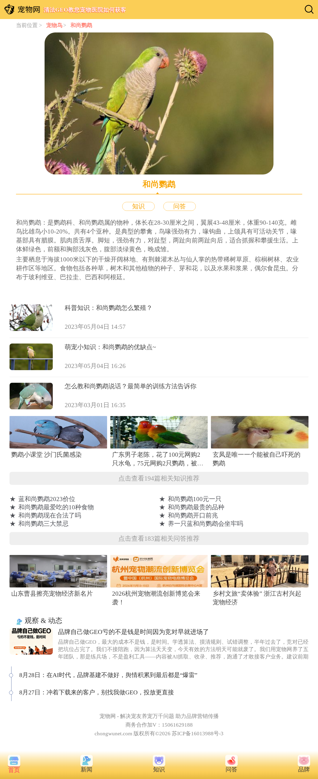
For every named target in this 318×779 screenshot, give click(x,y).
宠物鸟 (54, 25)
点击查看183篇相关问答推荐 (158, 538)
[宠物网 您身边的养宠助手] (22, 9)
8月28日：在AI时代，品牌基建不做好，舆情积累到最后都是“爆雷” (108, 675)
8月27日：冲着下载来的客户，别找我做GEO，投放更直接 (96, 692)
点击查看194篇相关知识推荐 (158, 478)
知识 (138, 206)
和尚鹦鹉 (81, 25)
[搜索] (309, 9)
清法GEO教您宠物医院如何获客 (85, 9)
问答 (179, 206)
